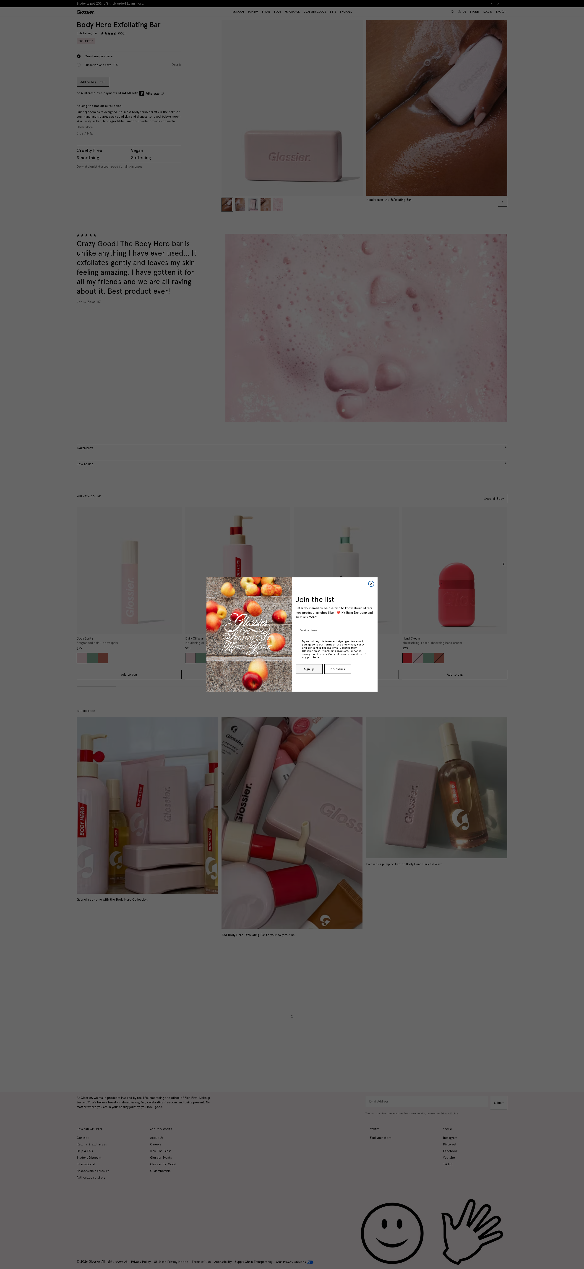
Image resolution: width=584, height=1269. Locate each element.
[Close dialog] (371, 584)
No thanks (337, 669)
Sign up (309, 669)
